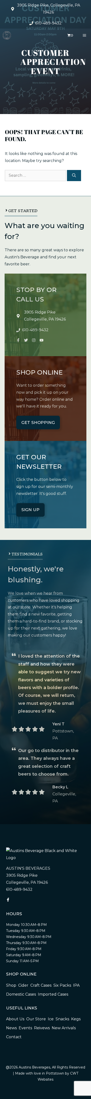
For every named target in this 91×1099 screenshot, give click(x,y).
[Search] (74, 175)
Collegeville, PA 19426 (45, 319)
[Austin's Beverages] (6, 35)
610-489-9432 (48, 23)
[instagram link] (18, 340)
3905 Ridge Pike (40, 312)
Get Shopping (38, 422)
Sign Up (30, 509)
